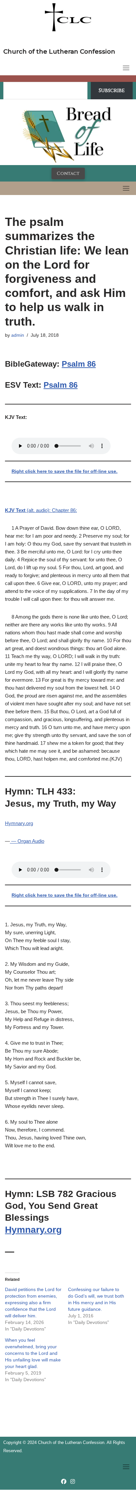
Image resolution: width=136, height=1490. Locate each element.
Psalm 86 (79, 363)
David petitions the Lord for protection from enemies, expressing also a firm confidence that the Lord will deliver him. (33, 1302)
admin (17, 335)
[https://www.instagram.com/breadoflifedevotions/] (72, 1481)
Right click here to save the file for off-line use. (65, 471)
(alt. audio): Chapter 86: (41, 510)
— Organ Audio (27, 841)
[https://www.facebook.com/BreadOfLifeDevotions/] (63, 1481)
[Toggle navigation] (126, 67)
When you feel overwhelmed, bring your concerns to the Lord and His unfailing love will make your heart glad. (33, 1353)
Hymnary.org (19, 823)
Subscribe (112, 90)
